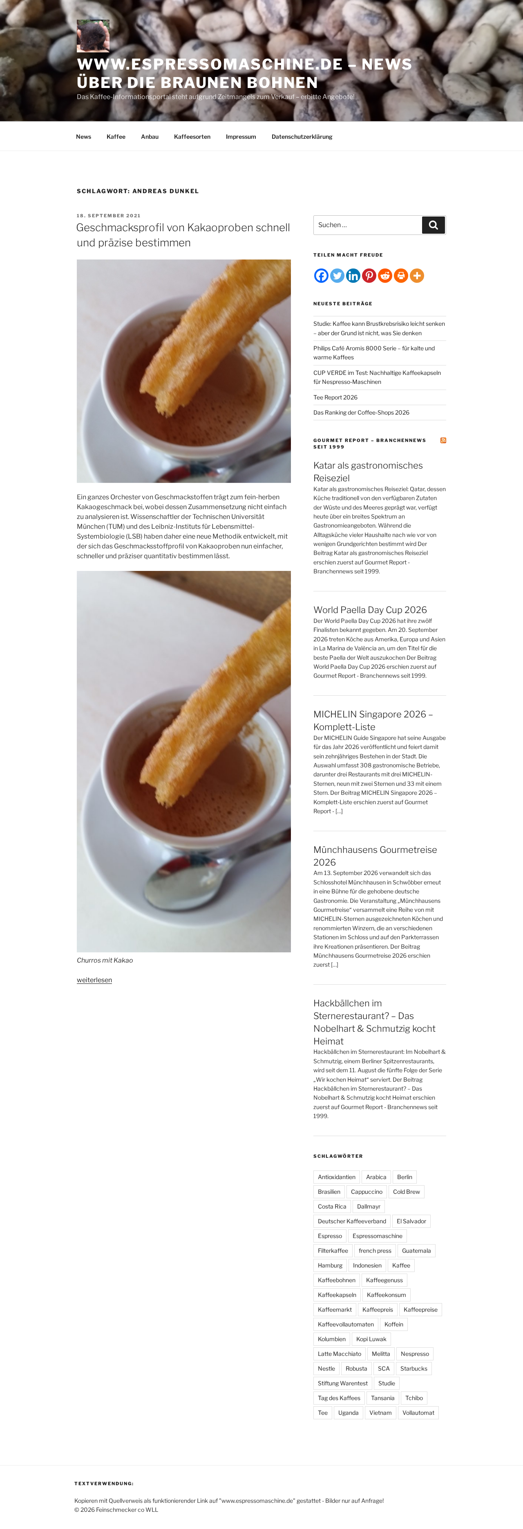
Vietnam (380, 1412)
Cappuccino (366, 1191)
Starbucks (413, 1368)
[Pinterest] (369, 275)
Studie (386, 1383)
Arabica (376, 1176)
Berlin (404, 1176)
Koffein (393, 1324)
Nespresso (415, 1353)
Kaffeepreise (421, 1309)
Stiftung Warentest (343, 1383)
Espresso (330, 1235)
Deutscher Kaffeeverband (352, 1221)
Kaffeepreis (377, 1309)
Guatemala (416, 1250)
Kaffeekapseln (337, 1294)
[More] (417, 275)
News (83, 136)
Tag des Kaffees (339, 1397)
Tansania (383, 1397)
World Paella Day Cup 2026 (370, 609)
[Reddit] (385, 275)
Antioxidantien (336, 1176)
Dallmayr (368, 1206)
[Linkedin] (353, 275)
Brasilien (329, 1191)
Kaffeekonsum (386, 1294)
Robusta (356, 1368)
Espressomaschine (377, 1235)
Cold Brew (406, 1191)
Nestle (326, 1368)
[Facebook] (321, 275)
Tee (323, 1412)
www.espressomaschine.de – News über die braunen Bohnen (245, 73)
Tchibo (414, 1397)
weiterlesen (94, 980)
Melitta (381, 1353)
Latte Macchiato (339, 1353)
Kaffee (116, 136)
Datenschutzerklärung (302, 136)
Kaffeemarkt (335, 1309)
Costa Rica (332, 1206)
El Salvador (411, 1221)
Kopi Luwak (371, 1338)
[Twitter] (337, 275)
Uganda (348, 1412)
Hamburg (330, 1265)
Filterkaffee (333, 1250)
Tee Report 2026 (335, 397)
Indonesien (367, 1265)
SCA (384, 1368)
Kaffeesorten (192, 136)
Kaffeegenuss (384, 1279)
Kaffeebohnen (336, 1279)
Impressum (241, 136)
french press (375, 1250)
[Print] (401, 275)
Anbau (150, 136)
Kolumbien (332, 1338)
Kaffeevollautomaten (346, 1324)
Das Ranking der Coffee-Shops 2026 (361, 412)
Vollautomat (418, 1412)
